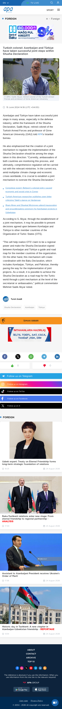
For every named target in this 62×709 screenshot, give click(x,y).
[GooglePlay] (21, 689)
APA (40, 134)
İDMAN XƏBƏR (31, 321)
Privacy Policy (37, 701)
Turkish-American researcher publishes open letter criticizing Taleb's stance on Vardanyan (28, 198)
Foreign (55, 18)
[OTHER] (58, 10)
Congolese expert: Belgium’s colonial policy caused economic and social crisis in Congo (28, 190)
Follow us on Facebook (17, 399)
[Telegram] (35, 668)
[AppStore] (40, 689)
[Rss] (45, 668)
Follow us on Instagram (17, 384)
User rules (23, 701)
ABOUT (31, 650)
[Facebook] (17, 668)
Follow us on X (13, 406)
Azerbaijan (29, 307)
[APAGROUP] (31, 682)
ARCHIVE (31, 657)
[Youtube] (31, 668)
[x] (26, 668)
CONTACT (31, 653)
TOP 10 (31, 661)
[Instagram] (22, 668)
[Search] (51, 3)
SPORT (50, 10)
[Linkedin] (40, 668)
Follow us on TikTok (16, 391)
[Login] (58, 2)
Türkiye (41, 307)
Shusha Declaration (12, 307)
